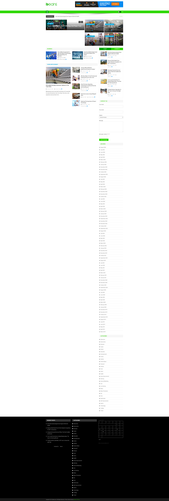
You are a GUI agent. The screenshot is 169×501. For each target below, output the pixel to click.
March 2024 (103, 208)
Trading (102, 408)
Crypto (102, 346)
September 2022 (104, 228)
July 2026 (103, 149)
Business (102, 344)
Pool (101, 395)
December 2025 (104, 167)
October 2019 (103, 314)
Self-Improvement (104, 400)
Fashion (102, 359)
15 (117, 429)
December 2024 (104, 191)
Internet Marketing (104, 381)
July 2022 (103, 233)
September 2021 (104, 257)
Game (102, 371)
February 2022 (104, 245)
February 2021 (104, 275)
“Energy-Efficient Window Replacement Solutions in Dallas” (113, 26)
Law (101, 383)
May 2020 (103, 297)
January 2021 (103, 277)
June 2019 (103, 324)
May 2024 (103, 203)
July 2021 (103, 262)
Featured (102, 364)
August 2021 (103, 260)
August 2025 (103, 176)
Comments (117, 48)
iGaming (102, 378)
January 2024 (103, 213)
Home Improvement (90, 24)
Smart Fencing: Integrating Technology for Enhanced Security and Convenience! (113, 39)
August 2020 (103, 289)
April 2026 (103, 157)
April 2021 (103, 270)
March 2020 (103, 302)
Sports (102, 403)
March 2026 (103, 159)
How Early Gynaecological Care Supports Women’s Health (114, 53)
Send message (104, 139)
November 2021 (104, 253)
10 (99, 429)
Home (61, 446)
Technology (103, 405)
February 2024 (104, 211)
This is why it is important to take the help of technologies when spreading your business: (64, 54)
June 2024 (103, 201)
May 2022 (103, 238)
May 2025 (103, 181)
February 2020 (104, 304)
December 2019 (104, 309)
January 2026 (103, 164)
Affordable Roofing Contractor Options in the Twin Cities (93, 26)
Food (102, 368)
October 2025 (103, 171)
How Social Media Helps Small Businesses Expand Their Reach (90, 53)
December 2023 (104, 216)
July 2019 (103, 321)
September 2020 (104, 287)
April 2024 (103, 206)
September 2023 (104, 218)
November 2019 (104, 312)
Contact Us (56, 446)
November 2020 (104, 282)
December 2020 (104, 280)
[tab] (105, 49)
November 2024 (104, 194)
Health (102, 373)
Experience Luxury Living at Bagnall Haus (88, 94)
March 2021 (103, 272)
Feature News (103, 361)
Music (102, 388)
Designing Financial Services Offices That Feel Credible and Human (114, 72)
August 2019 (103, 319)
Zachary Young (60, 27)
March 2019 (103, 331)
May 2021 (103, 267)
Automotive (103, 341)
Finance (102, 366)
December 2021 (104, 250)
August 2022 (103, 230)
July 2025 (103, 179)
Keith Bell (109, 57)
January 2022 (103, 248)
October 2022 (103, 226)
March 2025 (103, 186)
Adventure (103, 339)
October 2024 (103, 196)
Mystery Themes (77, 499)
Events (102, 356)
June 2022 (103, 235)
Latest (105, 48)
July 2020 (103, 292)
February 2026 (104, 162)
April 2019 (103, 329)
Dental (102, 349)
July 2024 (103, 199)
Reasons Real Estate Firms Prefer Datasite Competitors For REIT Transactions (71, 16)
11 (103, 429)
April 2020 (103, 299)
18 (103, 431)
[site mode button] (119, 12)
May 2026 (103, 154)
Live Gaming (50, 23)
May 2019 (103, 326)
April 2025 (103, 184)
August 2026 (103, 147)
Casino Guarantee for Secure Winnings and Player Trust (64, 26)
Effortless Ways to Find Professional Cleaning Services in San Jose (94, 39)
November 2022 (104, 223)
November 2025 (104, 169)
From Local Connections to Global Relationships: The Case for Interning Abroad (114, 81)
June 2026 (103, 152)
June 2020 (103, 294)
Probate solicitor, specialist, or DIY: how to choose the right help (114, 91)
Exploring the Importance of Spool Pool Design (88, 102)
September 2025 (104, 174)
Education (103, 351)
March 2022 (103, 243)
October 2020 (103, 285)
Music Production (104, 391)
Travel (102, 410)
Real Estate (103, 398)
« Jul (99, 439)
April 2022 (103, 240)
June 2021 (103, 265)
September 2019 (104, 317)
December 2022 (104, 221)
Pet (101, 393)
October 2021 (103, 255)
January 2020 (103, 307)
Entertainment (104, 354)
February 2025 (104, 189)
